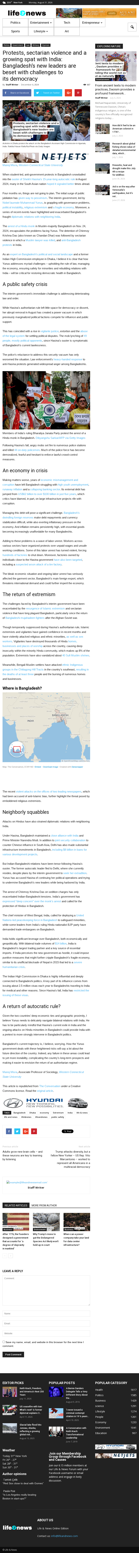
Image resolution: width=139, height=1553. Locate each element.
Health (99, 1389)
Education (101, 1433)
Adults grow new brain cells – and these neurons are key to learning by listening (23, 1155)
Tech (67, 22)
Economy (100, 1422)
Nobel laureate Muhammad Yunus (23, 202)
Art (67, 31)
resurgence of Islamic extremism (45, 608)
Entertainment (39, 22)
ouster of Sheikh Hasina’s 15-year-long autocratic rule (43, 179)
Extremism (58, 1112)
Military (36, 45)
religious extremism (35, 207)
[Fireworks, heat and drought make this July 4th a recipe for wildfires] (102, 169)
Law (28, 45)
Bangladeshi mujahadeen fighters (25, 617)
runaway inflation (12, 489)
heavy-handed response (68, 359)
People (99, 1417)
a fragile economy (63, 207)
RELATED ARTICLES (16, 1205)
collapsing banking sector (45, 489)
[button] (132, 27)
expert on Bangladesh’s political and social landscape (41, 254)
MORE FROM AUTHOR (44, 1205)
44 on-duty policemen (27, 449)
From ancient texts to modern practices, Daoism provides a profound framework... (115, 89)
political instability (13, 207)
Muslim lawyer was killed (40, 240)
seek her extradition (75, 873)
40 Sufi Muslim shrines (75, 655)
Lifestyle (39, 31)
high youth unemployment (73, 484)
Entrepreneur (91, 22)
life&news (26, 1117)
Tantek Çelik (10, 1479)
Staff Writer (12, 84)
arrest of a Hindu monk (21, 226)
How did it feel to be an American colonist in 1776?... (123, 128)
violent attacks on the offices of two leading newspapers (48, 791)
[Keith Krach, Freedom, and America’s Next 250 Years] (10, 1392)
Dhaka (33, 1112)
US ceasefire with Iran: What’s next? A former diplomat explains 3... (31, 1409)
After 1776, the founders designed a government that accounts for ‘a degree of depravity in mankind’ (16, 1241)
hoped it (51, 183)
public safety (57, 1117)
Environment (40, 1229)
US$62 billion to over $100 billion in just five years (47, 494)
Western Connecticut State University (41, 165)
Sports (15, 31)
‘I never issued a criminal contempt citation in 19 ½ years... (77, 1413)
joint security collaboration (70, 840)
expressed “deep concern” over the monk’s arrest (32, 901)
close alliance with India (64, 835)
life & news (82, 1112)
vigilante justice (50, 331)
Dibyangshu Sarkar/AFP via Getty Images (60, 437)
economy (44, 1112)
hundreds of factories (15, 555)
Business (8, 1229)
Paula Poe (9, 1491)
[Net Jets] (115, 1457)
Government (17, 45)
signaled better (65, 183)
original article (45, 1090)
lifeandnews (41, 1117)
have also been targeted (68, 559)
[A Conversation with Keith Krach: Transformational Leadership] (56, 1431)
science (99, 1406)
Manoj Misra (10, 165)
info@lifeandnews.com (64, 1536)
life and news (10, 1117)
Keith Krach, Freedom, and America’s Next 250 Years (32, 1391)
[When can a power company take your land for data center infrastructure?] (77, 1222)
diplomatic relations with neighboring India (35, 216)
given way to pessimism (32, 197)
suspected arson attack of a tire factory (39, 564)
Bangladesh (20, 1112)
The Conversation (49, 1086)
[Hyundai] (115, 1448)
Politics (15, 22)
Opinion (45, 45)
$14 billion (61, 943)
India (70, 1112)
